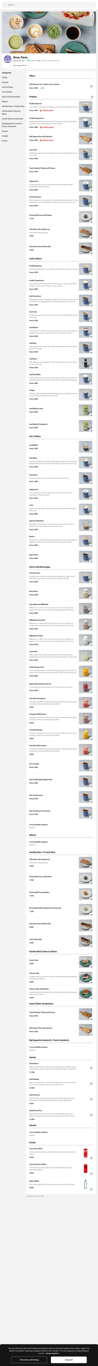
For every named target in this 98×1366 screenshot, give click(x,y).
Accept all (69, 1360)
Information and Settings (29, 1360)
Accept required (52, 1353)
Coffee (38, 61)
